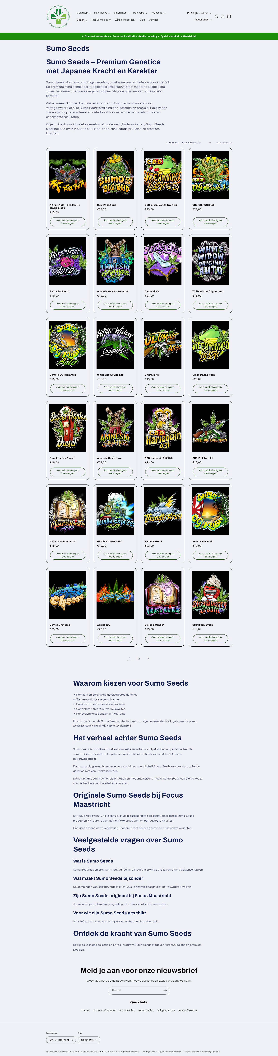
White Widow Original (110, 374)
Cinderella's (152, 291)
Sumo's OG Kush (202, 541)
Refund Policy (146, 1010)
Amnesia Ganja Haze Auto (112, 291)
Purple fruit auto (59, 291)
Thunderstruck (153, 541)
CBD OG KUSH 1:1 (203, 205)
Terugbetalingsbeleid (128, 1052)
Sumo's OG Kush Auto (63, 374)
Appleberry (103, 624)
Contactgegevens (211, 1052)
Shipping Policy (166, 1010)
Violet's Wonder (154, 624)
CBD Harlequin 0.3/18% (159, 458)
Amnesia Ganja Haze (109, 458)
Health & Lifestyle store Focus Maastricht (74, 1051)
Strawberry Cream (203, 624)
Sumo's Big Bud (106, 205)
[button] (83, 13)
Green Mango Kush (203, 374)
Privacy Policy (127, 1010)
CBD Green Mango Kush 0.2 (161, 205)
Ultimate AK (152, 374)
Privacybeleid (148, 1052)
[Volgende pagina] (148, 659)
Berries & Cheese (60, 624)
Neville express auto (109, 541)
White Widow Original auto (208, 291)
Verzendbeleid (192, 1052)
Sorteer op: (172, 142)
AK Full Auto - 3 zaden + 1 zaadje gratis (65, 206)
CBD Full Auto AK (202, 458)
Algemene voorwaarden (170, 1052)
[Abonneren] (165, 990)
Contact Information (104, 1010)
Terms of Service (187, 1010)
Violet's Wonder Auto (62, 541)
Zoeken (85, 1010)
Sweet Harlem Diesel (62, 458)
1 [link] (130, 658)
